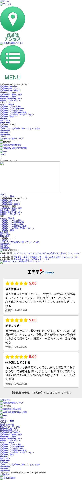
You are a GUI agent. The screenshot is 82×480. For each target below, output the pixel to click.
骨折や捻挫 (5, 122)
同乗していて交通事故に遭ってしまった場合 (20, 128)
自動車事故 (5, 130)
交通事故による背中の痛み (12, 110)
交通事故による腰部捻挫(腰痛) (13, 112)
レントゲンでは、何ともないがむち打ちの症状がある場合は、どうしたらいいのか (40, 254)
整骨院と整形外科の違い (11, 98)
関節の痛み (5, 120)
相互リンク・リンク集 (10, 427)
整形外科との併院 (8, 96)
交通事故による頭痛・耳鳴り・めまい (17, 114)
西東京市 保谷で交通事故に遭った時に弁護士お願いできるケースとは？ (46, 257)
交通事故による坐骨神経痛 (12, 108)
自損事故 (4, 132)
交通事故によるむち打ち (11, 106)
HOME (3, 154)
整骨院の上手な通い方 (10, 100)
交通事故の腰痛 (7, 116)
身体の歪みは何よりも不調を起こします (31, 259)
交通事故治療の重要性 (10, 90)
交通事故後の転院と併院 (11, 94)
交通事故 (4, 126)
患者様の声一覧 (7, 425)
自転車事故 (5, 134)
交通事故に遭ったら (9, 86)
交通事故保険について (10, 88)
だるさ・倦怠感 (7, 104)
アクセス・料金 (7, 196)
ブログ (3, 136)
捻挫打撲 (4, 118)
